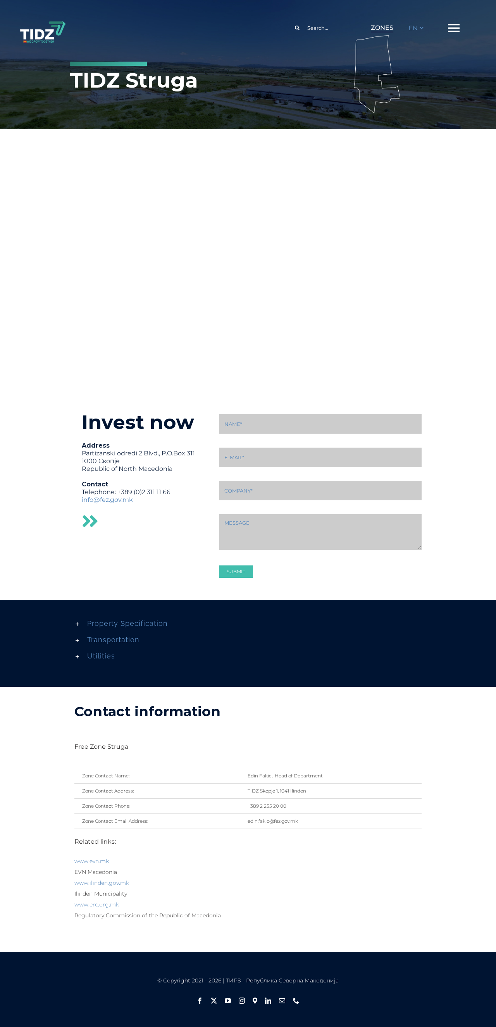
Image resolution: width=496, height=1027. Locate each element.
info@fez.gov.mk (107, 499)
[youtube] (228, 1001)
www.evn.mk (91, 861)
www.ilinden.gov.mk (101, 882)
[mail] (282, 1001)
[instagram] (242, 1001)
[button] (248, 623)
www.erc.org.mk (96, 904)
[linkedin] (268, 1001)
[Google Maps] (255, 1001)
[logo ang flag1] (42, 25)
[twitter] (214, 1001)
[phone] (296, 1001)
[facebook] (200, 1001)
